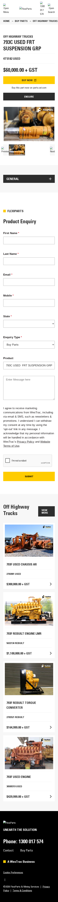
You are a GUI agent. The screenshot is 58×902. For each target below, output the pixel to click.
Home (6, 21)
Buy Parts (21, 21)
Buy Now (27, 80)
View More (45, 511)
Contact (8, 850)
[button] (5, 149)
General (12, 179)
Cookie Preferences (13, 872)
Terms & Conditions (22, 890)
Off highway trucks (45, 21)
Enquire (29, 96)
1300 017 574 (31, 841)
